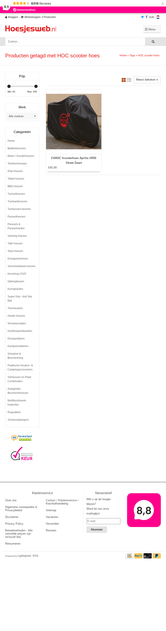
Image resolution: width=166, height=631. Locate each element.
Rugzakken (14, 412)
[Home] (56, 29)
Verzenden (52, 523)
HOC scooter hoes (149, 55)
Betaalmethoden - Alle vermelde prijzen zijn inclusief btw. (19, 534)
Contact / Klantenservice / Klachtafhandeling (62, 502)
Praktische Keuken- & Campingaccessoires (20, 367)
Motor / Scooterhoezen (21, 155)
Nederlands (158, 17)
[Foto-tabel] (124, 80)
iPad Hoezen (15, 171)
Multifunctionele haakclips (17, 402)
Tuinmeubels (15, 308)
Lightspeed (24, 555)
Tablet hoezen (16, 178)
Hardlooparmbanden (20, 331)
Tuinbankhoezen (17, 201)
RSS (35, 555)
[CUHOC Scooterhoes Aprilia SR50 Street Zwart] (73, 121)
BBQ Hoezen (15, 186)
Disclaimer (11, 517)
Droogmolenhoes (18, 258)
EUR (151, 17)
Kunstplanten (15, 288)
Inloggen (12, 17)
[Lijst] (129, 80)
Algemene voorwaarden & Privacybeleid (21, 508)
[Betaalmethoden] (129, 555)
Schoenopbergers (18, 419)
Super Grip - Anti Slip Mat (20, 298)
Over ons (11, 500)
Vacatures (52, 517)
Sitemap (51, 510)
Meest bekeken (146, 79)
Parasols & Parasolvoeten (16, 226)
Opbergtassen (16, 281)
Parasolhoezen (17, 216)
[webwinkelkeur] (21, 454)
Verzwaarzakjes (17, 323)
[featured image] (144, 510)
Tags (132, 55)
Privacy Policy (14, 523)
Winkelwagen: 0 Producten (40, 17)
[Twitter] (142, 17)
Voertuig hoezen (17, 235)
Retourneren (12, 543)
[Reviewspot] (21, 438)
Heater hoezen (16, 315)
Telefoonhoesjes (17, 163)
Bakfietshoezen (17, 148)
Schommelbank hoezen (21, 266)
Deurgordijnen (16, 338)
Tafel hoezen (15, 243)
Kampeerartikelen (18, 346)
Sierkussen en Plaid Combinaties (19, 379)
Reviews (51, 530)
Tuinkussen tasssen (19, 209)
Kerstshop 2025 (17, 273)
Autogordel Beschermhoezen (18, 390)
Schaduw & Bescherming (15, 355)
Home (123, 55)
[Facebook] (146, 17)
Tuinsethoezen (16, 193)
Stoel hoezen (15, 251)
